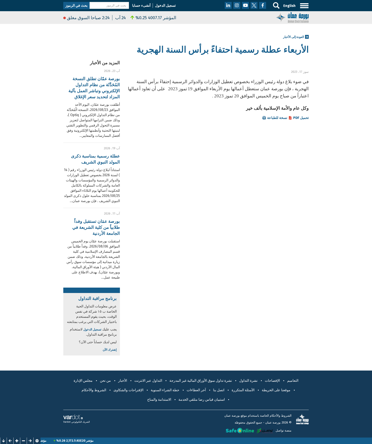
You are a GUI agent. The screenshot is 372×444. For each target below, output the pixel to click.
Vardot (67, 422)
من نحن (105, 381)
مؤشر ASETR (46, 440)
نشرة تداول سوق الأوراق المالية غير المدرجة (200, 381)
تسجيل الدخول (165, 5)
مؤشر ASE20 (93, 440)
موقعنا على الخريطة (276, 390)
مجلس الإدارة (83, 381)
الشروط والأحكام (94, 390)
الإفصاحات (272, 381)
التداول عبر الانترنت (148, 381)
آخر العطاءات (196, 390)
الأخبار (122, 381)
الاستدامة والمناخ (159, 399)
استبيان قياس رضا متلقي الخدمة (201, 399)
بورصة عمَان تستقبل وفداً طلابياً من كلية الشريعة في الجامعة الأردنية (96, 227)
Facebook (262, 5)
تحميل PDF (301, 118)
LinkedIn (228, 5)
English (289, 6)
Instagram (236, 5)
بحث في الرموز (76, 5)
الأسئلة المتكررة (243, 390)
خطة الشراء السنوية (165, 390)
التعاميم (292, 381)
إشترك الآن (110, 350)
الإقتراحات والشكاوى (128, 390)
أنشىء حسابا (141, 5)
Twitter (254, 5)
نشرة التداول (248, 381)
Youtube (245, 5)
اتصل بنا (218, 390)
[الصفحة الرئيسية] (292, 17)
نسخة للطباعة (277, 118)
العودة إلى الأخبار (293, 37)
